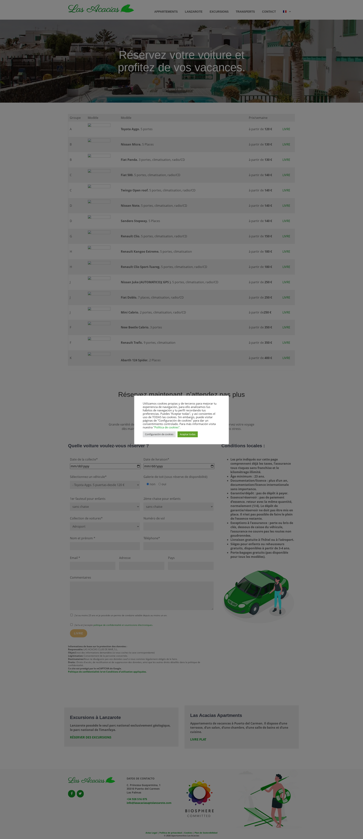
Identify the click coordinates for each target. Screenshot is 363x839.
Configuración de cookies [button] (159, 434)
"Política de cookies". (166, 427)
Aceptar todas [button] (187, 434)
